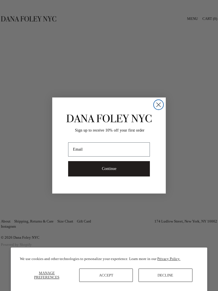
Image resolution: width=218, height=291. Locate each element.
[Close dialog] (159, 105)
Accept (106, 275)
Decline (165, 275)
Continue (109, 169)
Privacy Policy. (168, 259)
